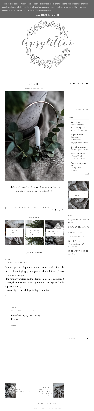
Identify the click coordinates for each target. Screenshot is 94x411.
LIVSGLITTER (17, 307)
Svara (7, 295)
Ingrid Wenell (77, 134)
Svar (16, 302)
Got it (55, 15)
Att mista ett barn (76, 236)
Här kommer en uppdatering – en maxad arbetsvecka (79, 127)
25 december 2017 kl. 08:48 (16, 262)
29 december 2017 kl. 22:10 (22, 310)
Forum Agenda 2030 (79, 149)
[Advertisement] (46, 368)
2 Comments (45, 207)
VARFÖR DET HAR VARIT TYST (79, 157)
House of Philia (78, 153)
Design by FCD (56, 408)
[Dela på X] (49, 210)
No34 (7, 259)
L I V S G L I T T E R (43, 408)
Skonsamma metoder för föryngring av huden (79, 140)
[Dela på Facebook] (52, 210)
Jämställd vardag (79, 147)
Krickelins (75, 122)
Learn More (43, 15)
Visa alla (86, 174)
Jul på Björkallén (28, 207)
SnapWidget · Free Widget (82, 110)
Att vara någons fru (78, 164)
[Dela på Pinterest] (56, 210)
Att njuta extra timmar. (77, 168)
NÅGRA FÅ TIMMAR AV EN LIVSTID (76, 244)
